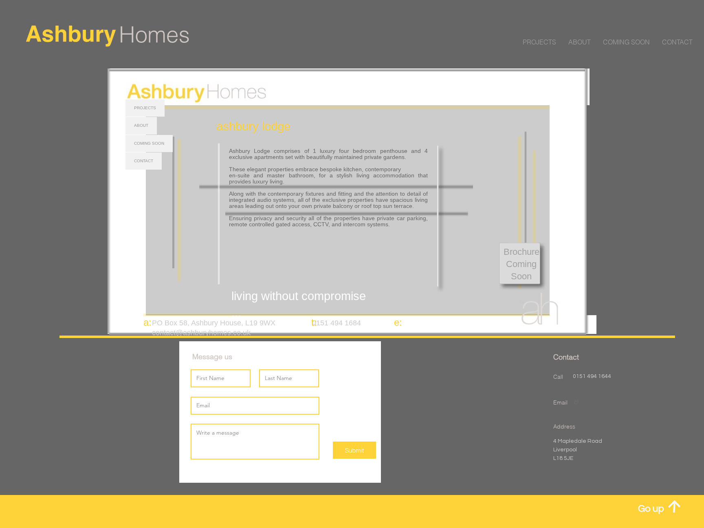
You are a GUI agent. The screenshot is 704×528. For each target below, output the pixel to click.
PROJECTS (145, 108)
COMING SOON (149, 143)
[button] (677, 42)
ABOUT (141, 125)
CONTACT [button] (143, 161)
